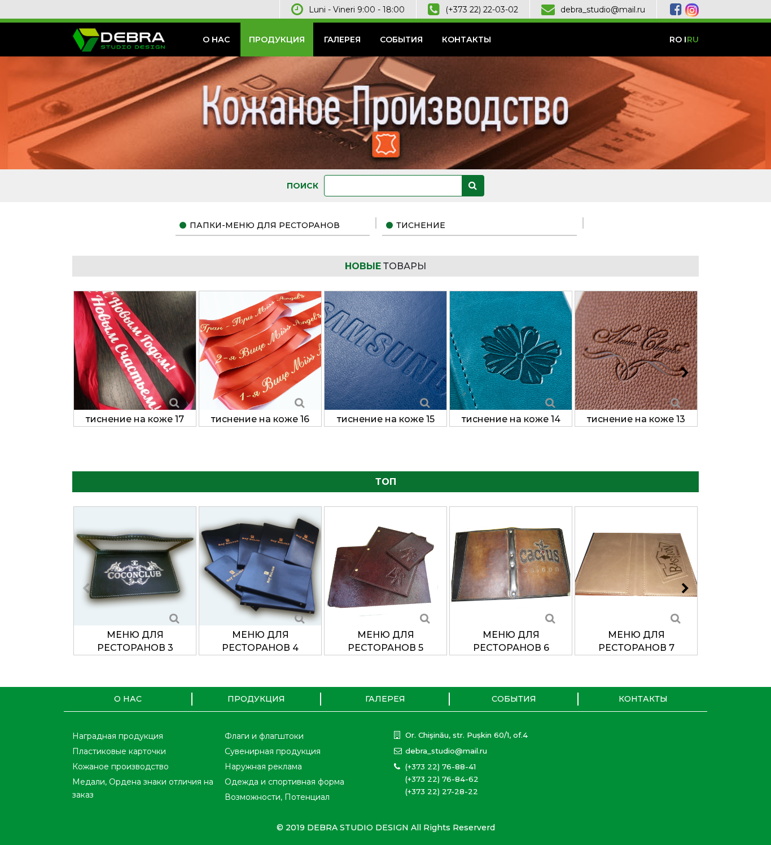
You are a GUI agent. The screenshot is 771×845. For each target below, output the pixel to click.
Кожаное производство (120, 766)
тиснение (420, 225)
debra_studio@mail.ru (602, 10)
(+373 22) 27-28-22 (441, 791)
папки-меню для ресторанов (265, 225)
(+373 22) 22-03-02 (481, 10)
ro (675, 39)
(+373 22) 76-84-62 (442, 778)
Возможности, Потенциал (277, 797)
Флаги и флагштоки (264, 736)
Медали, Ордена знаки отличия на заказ (142, 788)
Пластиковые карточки (119, 751)
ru (693, 39)
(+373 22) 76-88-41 (440, 766)
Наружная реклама (263, 766)
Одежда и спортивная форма (284, 782)
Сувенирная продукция (273, 751)
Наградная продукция (117, 736)
